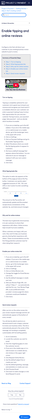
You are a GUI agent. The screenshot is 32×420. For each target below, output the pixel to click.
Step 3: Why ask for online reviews (17, 66)
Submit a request (23, 404)
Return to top (6, 410)
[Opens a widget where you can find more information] (24, 417)
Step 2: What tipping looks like (16, 64)
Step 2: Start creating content (11, 11)
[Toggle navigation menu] (29, 3)
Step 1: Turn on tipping (13, 62)
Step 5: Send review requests (15, 73)
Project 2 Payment (8, 8)
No (20, 395)
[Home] (14, 2)
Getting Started (21, 8)
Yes (12, 395)
